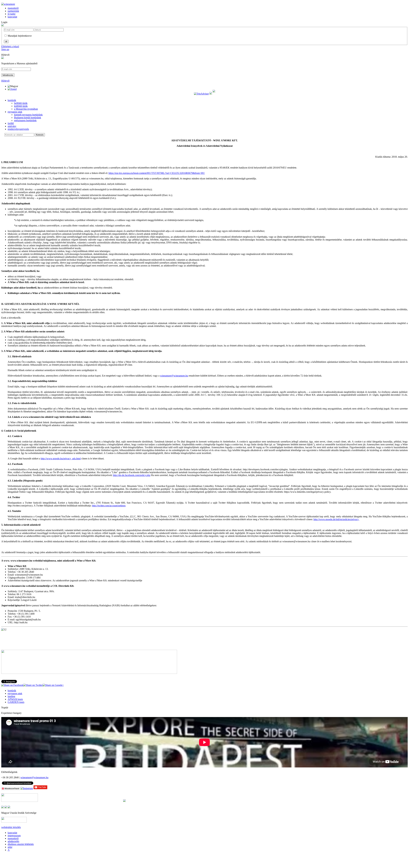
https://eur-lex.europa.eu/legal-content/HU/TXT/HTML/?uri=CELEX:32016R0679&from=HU (156, 173)
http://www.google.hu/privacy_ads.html (61, 458)
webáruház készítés (11, 827)
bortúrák (12, 690)
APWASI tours (15, 699)
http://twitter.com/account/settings (109, 505)
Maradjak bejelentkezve (20, 35)
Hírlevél (5, 54)
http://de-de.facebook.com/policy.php (131, 475)
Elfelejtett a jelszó (10, 46)
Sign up (5, 49)
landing (11, 696)
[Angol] (12, 89)
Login (4, 22)
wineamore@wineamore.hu (174, 375)
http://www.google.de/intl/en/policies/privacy (336, 519)
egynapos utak (15, 693)
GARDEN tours (16, 702)
